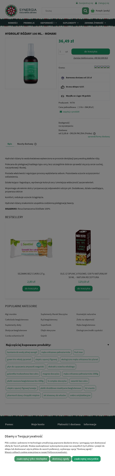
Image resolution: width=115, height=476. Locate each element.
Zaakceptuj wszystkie (86, 458)
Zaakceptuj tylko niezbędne (32, 458)
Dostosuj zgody (60, 458)
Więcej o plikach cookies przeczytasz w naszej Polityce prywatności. (36, 452)
